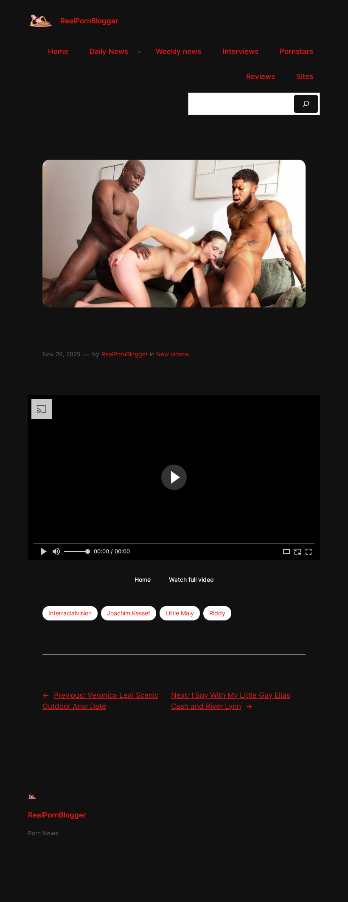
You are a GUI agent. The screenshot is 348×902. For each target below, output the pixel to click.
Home (143, 579)
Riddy (217, 613)
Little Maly (180, 613)
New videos (172, 354)
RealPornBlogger (89, 21)
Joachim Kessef (128, 613)
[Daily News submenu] (139, 51)
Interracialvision (70, 613)
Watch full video (191, 579)
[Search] (306, 104)
